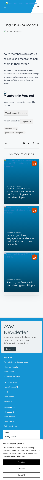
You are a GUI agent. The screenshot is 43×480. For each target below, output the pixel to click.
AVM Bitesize (9, 416)
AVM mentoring (11, 128)
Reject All (21, 475)
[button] (34, 163)
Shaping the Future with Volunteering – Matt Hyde (21, 284)
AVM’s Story (9, 371)
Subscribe (10, 349)
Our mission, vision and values (16, 362)
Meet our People (11, 366)
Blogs (6, 391)
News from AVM (11, 386)
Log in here (26, 121)
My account (9, 411)
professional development (14, 132)
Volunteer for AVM (12, 376)
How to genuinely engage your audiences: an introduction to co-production (21, 240)
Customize (21, 468)
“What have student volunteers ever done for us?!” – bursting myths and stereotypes (20, 193)
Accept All (21, 462)
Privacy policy (10, 436)
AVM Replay (11, 186)
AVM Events (9, 396)
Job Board (8, 401)
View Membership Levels (16, 113)
